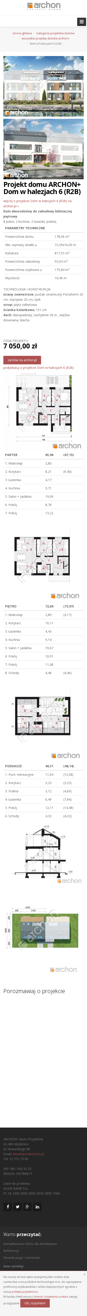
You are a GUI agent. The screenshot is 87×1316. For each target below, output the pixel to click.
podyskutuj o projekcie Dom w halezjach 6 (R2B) (38, 367)
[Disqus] (43, 1057)
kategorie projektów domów (56, 33)
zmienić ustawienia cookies (51, 1296)
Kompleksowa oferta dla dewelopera (30, 1244)
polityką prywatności (25, 1291)
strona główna (22, 33)
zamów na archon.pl (22, 360)
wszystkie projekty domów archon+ (45, 38)
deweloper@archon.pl (28, 1154)
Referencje (11, 1251)
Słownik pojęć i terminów (21, 1257)
